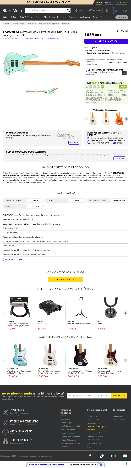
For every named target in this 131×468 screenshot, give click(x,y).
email (119, 142)
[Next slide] (126, 119)
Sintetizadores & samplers (55, 17)
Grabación (73, 17)
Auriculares (85, 17)
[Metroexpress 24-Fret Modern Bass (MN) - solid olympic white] (106, 118)
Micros (96, 17)
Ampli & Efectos (27, 17)
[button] (31, 91)
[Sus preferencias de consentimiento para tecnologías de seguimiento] (126, 463)
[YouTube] (125, 455)
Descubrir (74, 143)
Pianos (39, 17)
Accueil (6, 23)
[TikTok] (102, 455)
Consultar (119, 158)
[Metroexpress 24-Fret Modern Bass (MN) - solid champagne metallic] (93, 118)
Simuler (122, 86)
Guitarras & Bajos (10, 17)
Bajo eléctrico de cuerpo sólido (49, 23)
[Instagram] (113, 455)
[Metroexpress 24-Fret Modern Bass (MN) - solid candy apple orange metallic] (119, 118)
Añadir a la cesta (106, 41)
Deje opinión (65, 279)
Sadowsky (65, 23)
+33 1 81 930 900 (23, 434)
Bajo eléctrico (31, 23)
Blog (88, 447)
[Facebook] (90, 455)
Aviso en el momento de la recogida (46, 464)
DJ (102, 17)
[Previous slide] (86, 119)
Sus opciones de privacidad (82, 464)
